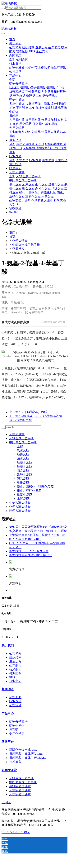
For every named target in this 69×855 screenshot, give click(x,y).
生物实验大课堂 (20, 502)
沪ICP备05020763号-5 (16, 832)
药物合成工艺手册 (21, 438)
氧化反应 (23, 450)
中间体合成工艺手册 (26, 244)
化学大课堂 (20, 240)
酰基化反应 (24, 466)
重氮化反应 (24, 494)
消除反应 (23, 478)
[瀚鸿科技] (34, 4)
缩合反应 (23, 470)
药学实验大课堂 (20, 510)
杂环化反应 (24, 474)
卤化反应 (23, 458)
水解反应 (23, 498)
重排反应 (23, 482)
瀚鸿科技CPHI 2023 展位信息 (28, 551)
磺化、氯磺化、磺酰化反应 (35, 486)
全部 (12, 59)
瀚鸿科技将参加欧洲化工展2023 (30, 555)
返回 (12, 232)
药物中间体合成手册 (54, 322)
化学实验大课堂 (20, 506)
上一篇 (28, 412)
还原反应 (18, 248)
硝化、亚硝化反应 (29, 490)
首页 (12, 39)
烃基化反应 (24, 462)
